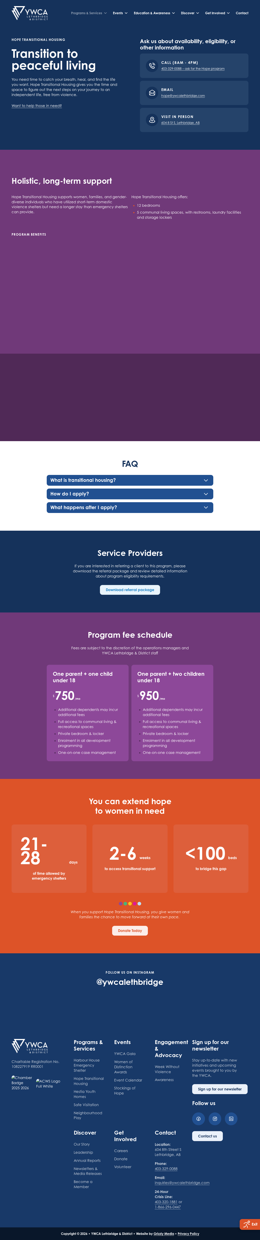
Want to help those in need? (37, 106)
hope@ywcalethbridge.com (183, 96)
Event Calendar (128, 1080)
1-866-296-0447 (168, 1207)
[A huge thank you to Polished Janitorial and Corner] (110, 1004)
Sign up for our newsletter (220, 1089)
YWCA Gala (124, 1054)
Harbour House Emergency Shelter (87, 1065)
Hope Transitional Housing (89, 1081)
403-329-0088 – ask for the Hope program (193, 69)
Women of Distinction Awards (123, 1067)
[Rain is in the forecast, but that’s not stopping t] (229, 1004)
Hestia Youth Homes (84, 1094)
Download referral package (130, 589)
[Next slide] (135, 410)
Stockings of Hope (124, 1090)
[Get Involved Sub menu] (228, 13)
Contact (242, 13)
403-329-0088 (166, 1169)
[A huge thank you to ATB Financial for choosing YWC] (30, 1004)
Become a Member (83, 1184)
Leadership (83, 1152)
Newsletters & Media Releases (88, 1171)
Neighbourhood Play (88, 1115)
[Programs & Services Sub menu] (105, 13)
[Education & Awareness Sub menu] (173, 13)
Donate (121, 1159)
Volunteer (122, 1167)
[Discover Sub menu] (197, 13)
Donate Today (130, 930)
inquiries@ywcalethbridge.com (182, 1183)
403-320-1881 (166, 1202)
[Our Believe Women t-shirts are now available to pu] (70, 1004)
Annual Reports (87, 1160)
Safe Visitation (86, 1105)
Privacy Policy (188, 1234)
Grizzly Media (164, 1234)
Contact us (207, 1136)
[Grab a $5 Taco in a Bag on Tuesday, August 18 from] (150, 1004)
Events (118, 13)
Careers (121, 1151)
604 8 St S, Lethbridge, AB (180, 123)
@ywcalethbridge (130, 982)
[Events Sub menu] (126, 13)
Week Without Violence (167, 1069)
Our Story (82, 1144)
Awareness (164, 1080)
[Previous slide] (124, 410)
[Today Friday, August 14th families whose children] (190, 1004)
